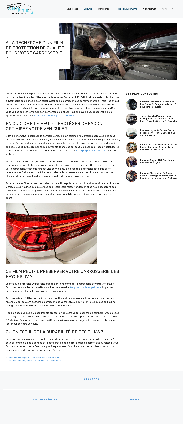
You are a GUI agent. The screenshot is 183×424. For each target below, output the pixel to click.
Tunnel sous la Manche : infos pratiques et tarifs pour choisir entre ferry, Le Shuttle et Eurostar (158, 118)
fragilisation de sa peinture (85, 287)
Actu (164, 9)
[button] (173, 9)
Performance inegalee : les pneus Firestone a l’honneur (35, 360)
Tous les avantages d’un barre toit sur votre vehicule (34, 357)
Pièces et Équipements (126, 9)
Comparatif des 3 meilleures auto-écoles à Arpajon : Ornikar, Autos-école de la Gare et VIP (158, 147)
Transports (103, 9)
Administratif (149, 9)
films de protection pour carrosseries (55, 115)
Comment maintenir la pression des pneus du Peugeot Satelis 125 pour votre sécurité (158, 104)
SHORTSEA (91, 379)
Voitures (88, 9)
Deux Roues (72, 9)
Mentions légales (44, 399)
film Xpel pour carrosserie (90, 150)
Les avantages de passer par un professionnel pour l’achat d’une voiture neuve (157, 133)
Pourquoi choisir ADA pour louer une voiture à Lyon (157, 161)
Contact (134, 399)
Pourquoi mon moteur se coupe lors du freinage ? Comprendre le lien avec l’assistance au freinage (158, 176)
